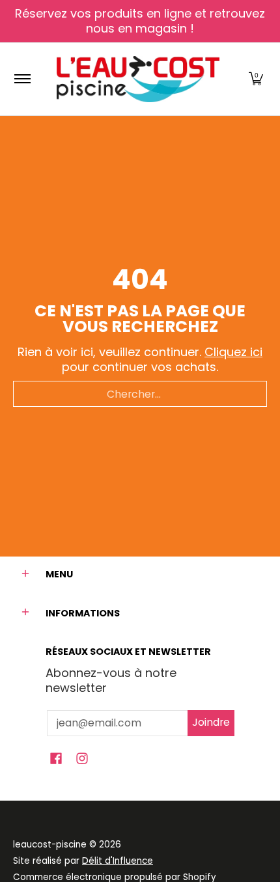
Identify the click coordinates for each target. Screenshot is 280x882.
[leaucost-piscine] (138, 79)
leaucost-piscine (50, 844)
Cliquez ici (233, 352)
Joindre (211, 722)
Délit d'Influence (117, 861)
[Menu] (22, 79)
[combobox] (140, 394)
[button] (256, 79)
